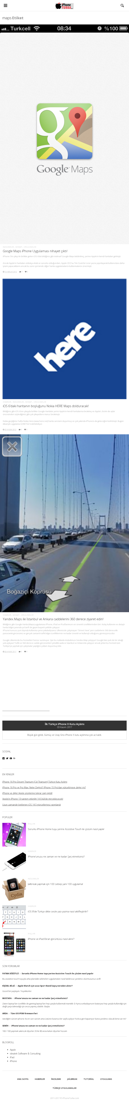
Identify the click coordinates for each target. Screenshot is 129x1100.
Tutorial (89, 1079)
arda (5, 1013)
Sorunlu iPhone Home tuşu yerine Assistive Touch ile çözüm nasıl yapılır (57, 973)
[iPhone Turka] (64, 5)
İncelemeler (8, 247)
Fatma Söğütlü (10, 973)
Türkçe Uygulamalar (64, 1088)
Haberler (7, 402)
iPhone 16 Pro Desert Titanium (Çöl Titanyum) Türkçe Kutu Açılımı (34, 781)
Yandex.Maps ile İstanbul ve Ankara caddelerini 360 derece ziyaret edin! (53, 619)
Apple (13, 1049)
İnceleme (56, 1079)
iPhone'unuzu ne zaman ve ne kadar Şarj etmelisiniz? (41, 998)
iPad (12, 1057)
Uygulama (106, 1079)
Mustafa (6, 998)
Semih (5, 1025)
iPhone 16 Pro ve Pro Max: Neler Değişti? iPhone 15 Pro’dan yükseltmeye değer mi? (44, 787)
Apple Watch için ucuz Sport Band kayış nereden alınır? (45, 985)
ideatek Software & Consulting (25, 1053)
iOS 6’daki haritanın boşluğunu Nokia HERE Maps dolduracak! (46, 406)
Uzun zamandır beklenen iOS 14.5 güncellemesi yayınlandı (31, 804)
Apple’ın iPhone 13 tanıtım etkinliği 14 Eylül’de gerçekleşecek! (32, 798)
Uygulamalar (30, 247)
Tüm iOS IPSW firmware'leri (24, 1013)
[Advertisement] (26, 691)
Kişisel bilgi (8, 985)
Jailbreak (72, 1079)
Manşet (18, 247)
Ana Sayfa (22, 1079)
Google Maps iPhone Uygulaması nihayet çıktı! (35, 251)
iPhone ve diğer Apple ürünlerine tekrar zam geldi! (27, 793)
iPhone (13, 1061)
